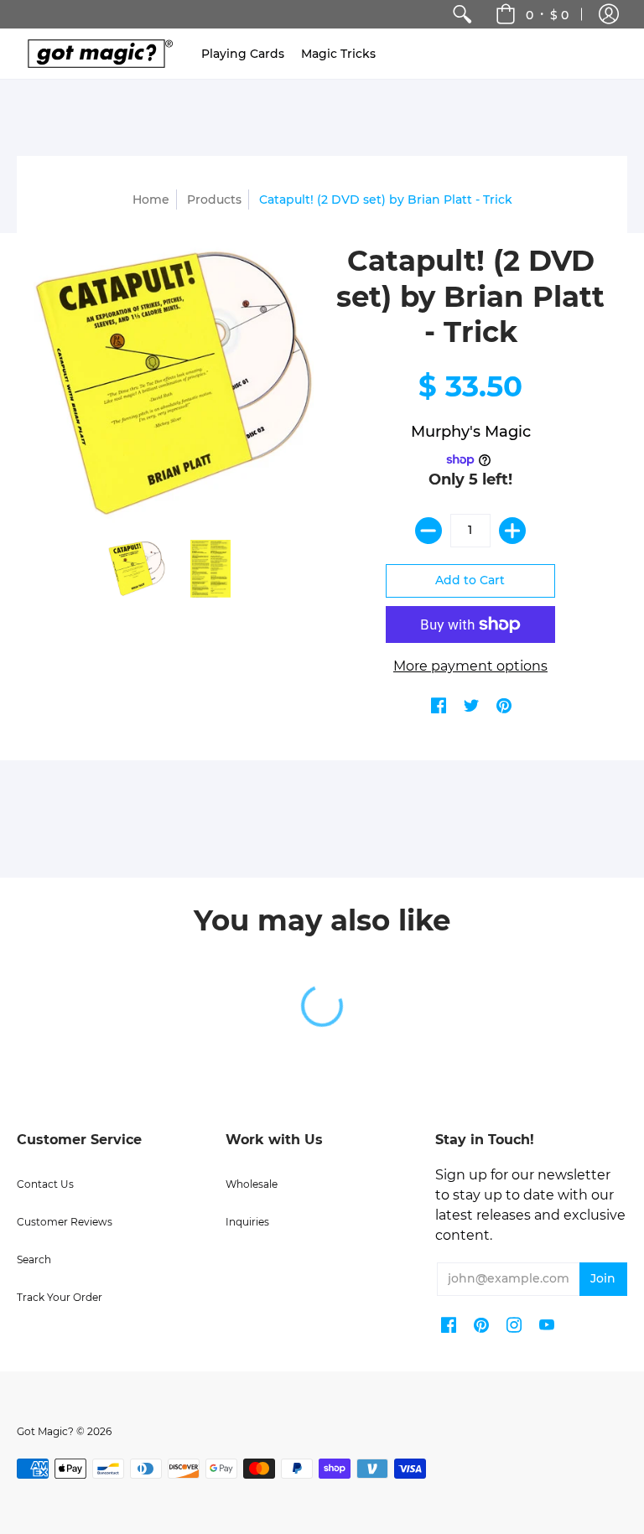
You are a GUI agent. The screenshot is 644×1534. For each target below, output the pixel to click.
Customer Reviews (64, 1221)
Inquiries (247, 1221)
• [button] (547, 14)
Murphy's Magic (471, 431)
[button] (609, 14)
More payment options (470, 666)
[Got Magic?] (96, 54)
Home (150, 199)
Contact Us (45, 1184)
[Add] (512, 530)
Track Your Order (59, 1297)
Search (34, 1259)
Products (214, 199)
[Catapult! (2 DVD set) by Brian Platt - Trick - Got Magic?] (137, 569)
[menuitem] (462, 14)
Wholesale (252, 1184)
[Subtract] (428, 530)
